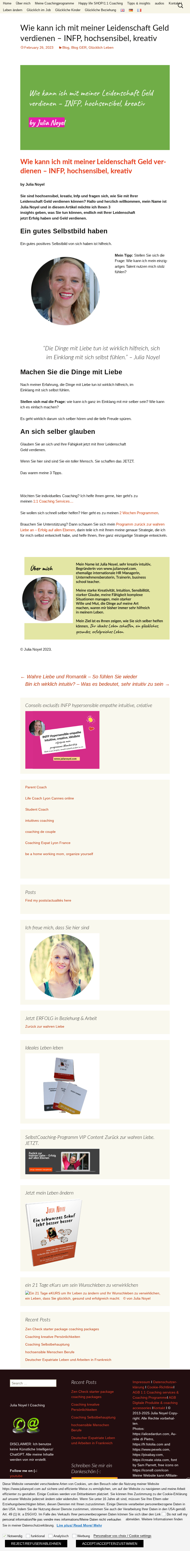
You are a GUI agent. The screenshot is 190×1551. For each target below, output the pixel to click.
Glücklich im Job (39, 10)
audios (159, 3)
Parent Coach (36, 787)
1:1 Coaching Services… (53, 501)
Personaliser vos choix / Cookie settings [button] (122, 1536)
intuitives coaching (39, 820)
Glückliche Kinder (67, 10)
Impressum (141, 1382)
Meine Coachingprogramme (54, 3)
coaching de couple (40, 832)
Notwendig (14, 1536)
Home (7, 3)
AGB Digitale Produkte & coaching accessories (155, 1403)
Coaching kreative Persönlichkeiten (52, 1337)
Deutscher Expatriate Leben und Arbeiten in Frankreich (68, 1360)
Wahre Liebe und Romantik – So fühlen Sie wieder (78, 676)
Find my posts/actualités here (48, 900)
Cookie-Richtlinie (160, 1387)
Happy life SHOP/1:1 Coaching (100, 3)
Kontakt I (175, 3)
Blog (65, 47)
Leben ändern (12, 10)
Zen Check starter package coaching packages (62, 1329)
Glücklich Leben (101, 47)
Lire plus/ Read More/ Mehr (79, 1525)
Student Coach (36, 809)
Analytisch (61, 1536)
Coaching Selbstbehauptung (47, 1344)
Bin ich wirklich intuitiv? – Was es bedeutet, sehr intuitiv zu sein (97, 684)
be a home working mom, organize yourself (59, 854)
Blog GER (79, 47)
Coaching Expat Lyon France (48, 843)
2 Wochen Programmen (138, 513)
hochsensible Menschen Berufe (49, 1352)
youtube (16, 1476)
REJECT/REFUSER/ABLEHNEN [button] (36, 1544)
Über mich (23, 3)
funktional (38, 1536)
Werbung (83, 1536)
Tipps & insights (138, 3)
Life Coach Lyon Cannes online (49, 798)
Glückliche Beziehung (100, 10)
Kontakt (159, 1408)
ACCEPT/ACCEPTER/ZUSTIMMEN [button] (109, 1544)
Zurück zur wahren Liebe (44, 1026)
